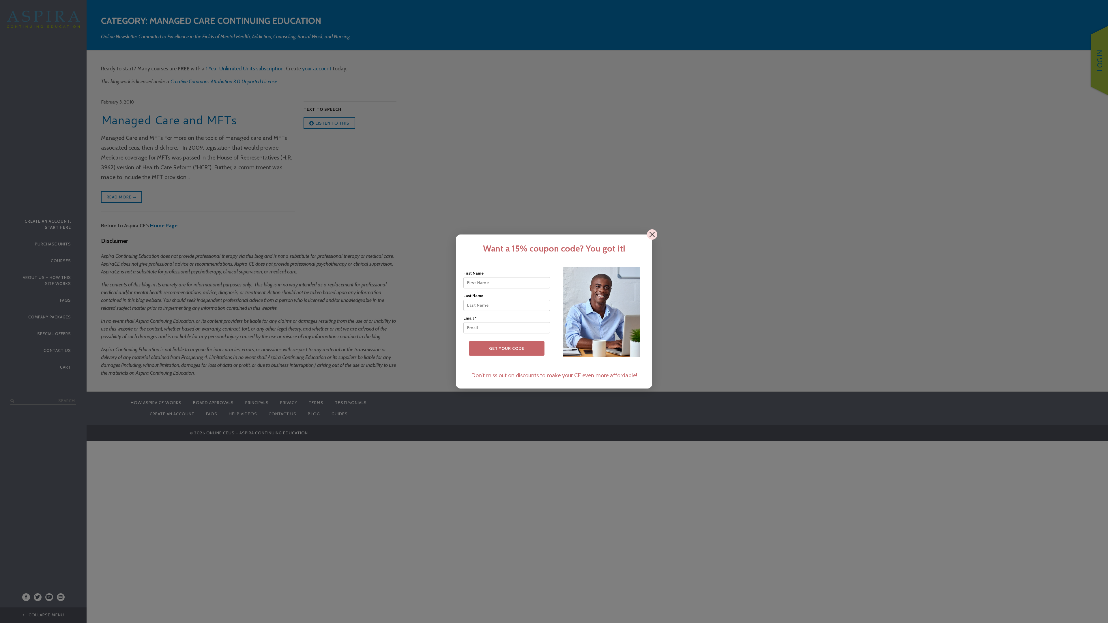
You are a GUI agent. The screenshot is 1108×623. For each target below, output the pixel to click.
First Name (473, 273)
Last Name (473, 295)
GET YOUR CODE (506, 348)
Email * (470, 318)
